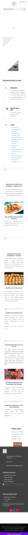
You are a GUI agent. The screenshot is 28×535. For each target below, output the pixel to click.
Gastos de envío (8, 479)
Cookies (6, 501)
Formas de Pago (8, 477)
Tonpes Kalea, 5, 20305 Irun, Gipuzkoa (14, 457)
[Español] (25, 2)
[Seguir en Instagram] (11, 510)
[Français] (23, 2)
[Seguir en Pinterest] (17, 510)
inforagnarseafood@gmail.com (14, 465)
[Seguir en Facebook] (14, 510)
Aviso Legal (7, 499)
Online (17, 444)
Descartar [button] (18, 534)
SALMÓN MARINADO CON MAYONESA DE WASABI (16, 151)
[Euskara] (20, 2)
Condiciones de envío (10, 475)
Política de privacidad (9, 497)
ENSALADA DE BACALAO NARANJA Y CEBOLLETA (16, 129)
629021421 (9, 461)
